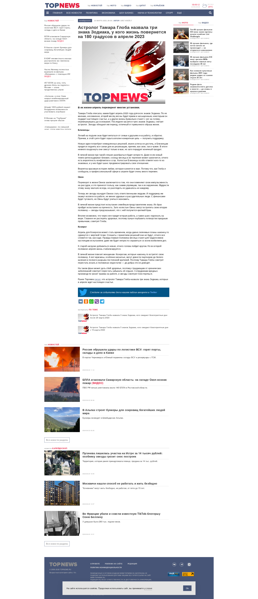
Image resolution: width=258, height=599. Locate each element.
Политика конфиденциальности (106, 567)
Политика (92, 12)
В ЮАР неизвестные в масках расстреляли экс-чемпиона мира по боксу (57, 60)
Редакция (132, 563)
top (95, 5)
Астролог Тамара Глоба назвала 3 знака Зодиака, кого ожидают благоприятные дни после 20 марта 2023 (128, 316)
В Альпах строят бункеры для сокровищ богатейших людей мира (57, 49)
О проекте (95, 563)
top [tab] (183, 22)
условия (148, 588)
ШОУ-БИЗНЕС (126, 12)
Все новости (74, 12)
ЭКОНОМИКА (108, 12)
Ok (187, 588)
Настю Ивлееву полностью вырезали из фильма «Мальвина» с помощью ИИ (57, 73)
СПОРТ (169, 12)
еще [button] (179, 12)
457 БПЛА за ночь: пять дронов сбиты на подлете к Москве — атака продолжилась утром (56, 86)
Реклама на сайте (113, 563)
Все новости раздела (57, 439)
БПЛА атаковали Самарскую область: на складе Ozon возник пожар (57, 38)
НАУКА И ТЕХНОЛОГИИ (150, 12)
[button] (47, 12)
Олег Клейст (126, 20)
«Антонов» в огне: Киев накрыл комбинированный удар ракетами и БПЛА (56, 98)
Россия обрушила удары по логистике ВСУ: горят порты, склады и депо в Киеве (57, 27)
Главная (57, 12)
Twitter (153, 292)
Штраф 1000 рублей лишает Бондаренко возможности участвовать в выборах (57, 109)
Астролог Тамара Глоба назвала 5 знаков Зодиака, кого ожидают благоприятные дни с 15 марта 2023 (129, 328)
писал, (97, 279)
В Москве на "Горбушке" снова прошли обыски (55, 119)
